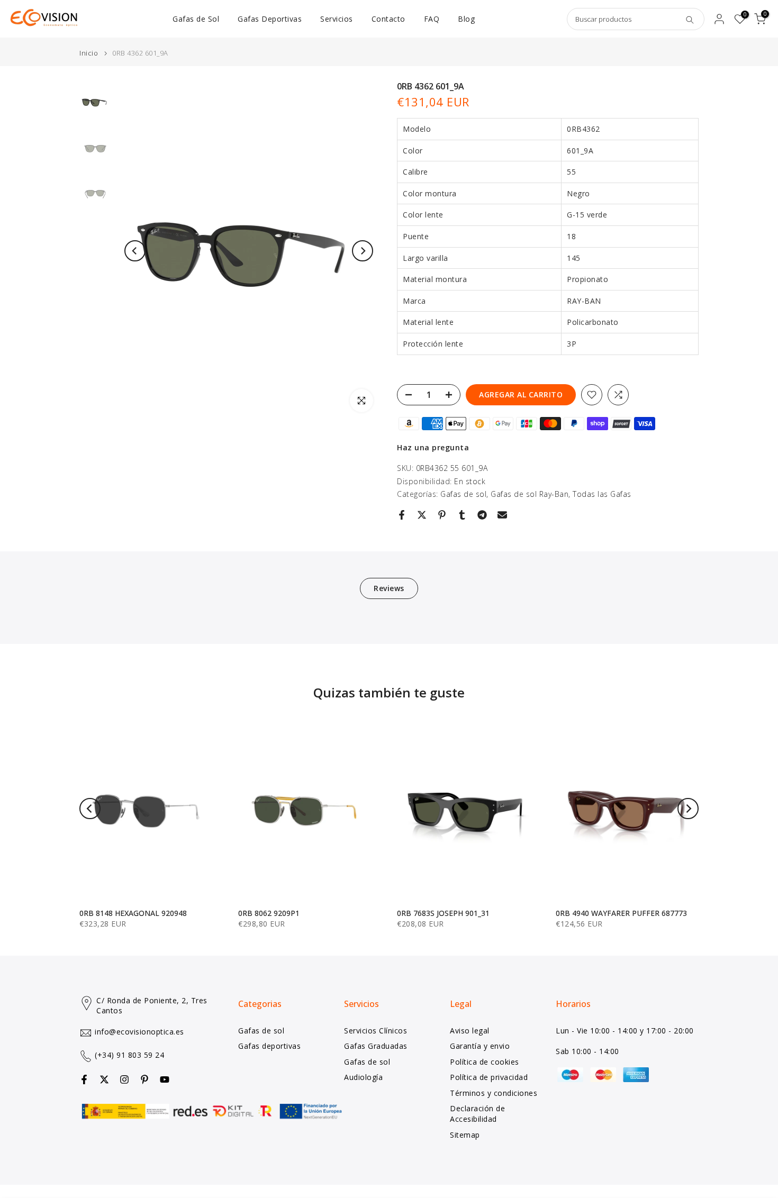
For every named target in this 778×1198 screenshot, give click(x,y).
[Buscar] (689, 19)
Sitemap (465, 1135)
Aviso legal (470, 1030)
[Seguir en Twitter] (104, 1079)
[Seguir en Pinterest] (144, 1079)
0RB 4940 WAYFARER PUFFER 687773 (621, 913)
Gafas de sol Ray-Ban (529, 494)
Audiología (363, 1077)
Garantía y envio (480, 1046)
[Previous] (135, 250)
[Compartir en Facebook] (401, 515)
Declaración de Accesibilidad (477, 1113)
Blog (466, 19)
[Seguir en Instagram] (124, 1079)
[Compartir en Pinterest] (442, 515)
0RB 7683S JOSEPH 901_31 (443, 913)
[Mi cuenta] (719, 19)
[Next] (362, 250)
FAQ (432, 19)
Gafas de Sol (196, 19)
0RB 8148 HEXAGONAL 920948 (133, 913)
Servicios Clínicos (375, 1030)
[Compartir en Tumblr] (462, 515)
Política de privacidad (489, 1077)
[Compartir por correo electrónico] (502, 515)
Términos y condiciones (493, 1093)
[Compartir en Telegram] (482, 515)
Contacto (388, 19)
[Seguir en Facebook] (84, 1079)
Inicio (88, 53)
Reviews (389, 588)
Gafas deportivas (269, 1046)
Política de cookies (484, 1062)
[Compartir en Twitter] (422, 515)
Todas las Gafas (602, 494)
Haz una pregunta (433, 447)
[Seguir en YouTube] (164, 1079)
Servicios (336, 19)
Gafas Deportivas (270, 19)
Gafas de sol (463, 494)
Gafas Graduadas (376, 1046)
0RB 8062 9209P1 (269, 913)
